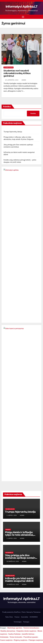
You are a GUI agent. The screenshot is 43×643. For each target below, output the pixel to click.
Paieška (7, 106)
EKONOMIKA (34, 617)
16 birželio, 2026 (13, 584)
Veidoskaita (4, 637)
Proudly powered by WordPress (11, 612)
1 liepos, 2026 (12, 515)
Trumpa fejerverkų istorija (13, 132)
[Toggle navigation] (23, 16)
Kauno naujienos (6, 640)
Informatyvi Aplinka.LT (22, 6)
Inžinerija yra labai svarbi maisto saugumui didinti (19, 579)
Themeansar (36, 612)
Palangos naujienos (36, 640)
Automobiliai (9, 552)
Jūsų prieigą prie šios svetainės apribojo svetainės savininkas (21, 558)
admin (24, 80)
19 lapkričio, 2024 (12, 80)
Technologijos (8, 67)
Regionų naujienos (20, 640)
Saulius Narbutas (14, 634)
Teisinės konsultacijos (31, 628)
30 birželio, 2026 (13, 561)
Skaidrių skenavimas (7, 631)
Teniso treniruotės (16, 637)
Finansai (8, 529)
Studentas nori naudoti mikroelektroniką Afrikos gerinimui (17, 73)
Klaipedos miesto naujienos (26, 631)
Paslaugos (26, 622)
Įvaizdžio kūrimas (28, 634)
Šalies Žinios (9, 617)
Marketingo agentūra (14, 628)
